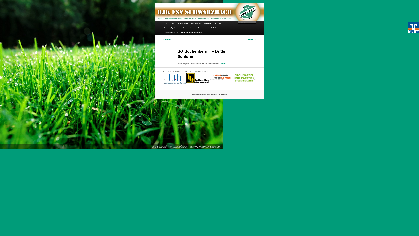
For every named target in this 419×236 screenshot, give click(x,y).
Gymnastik (218, 23)
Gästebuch (199, 28)
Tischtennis (207, 23)
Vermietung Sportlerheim (171, 28)
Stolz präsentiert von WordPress (217, 94)
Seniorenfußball (183, 23)
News (172, 23)
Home (165, 23)
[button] (165, 79)
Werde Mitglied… (211, 28)
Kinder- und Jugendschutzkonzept (191, 32)
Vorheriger (167, 40)
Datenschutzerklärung (171, 32)
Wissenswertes (187, 28)
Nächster (252, 40)
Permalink (223, 64)
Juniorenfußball (196, 23)
